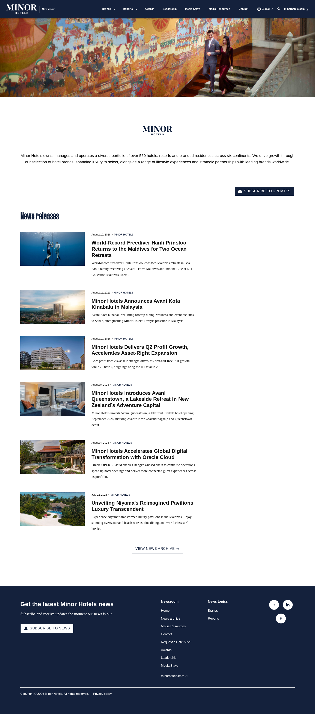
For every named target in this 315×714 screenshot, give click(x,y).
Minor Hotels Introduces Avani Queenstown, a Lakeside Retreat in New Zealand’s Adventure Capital (140, 399)
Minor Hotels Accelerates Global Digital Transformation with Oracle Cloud (140, 454)
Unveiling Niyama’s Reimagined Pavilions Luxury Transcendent (142, 506)
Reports (128, 8)
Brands (106, 8)
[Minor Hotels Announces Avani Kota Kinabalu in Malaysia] (52, 307)
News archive (170, 618)
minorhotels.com (294, 8)
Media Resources (219, 8)
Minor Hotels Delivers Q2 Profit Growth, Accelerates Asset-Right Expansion (140, 350)
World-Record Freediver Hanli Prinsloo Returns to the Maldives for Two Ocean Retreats (139, 249)
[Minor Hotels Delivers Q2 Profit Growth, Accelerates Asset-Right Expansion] (52, 353)
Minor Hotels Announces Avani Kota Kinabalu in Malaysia (136, 304)
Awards (149, 8)
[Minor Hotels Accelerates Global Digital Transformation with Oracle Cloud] (52, 457)
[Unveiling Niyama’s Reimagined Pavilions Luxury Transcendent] (52, 509)
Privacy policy (102, 693)
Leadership (170, 8)
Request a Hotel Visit (175, 642)
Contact (243, 8)
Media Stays (192, 8)
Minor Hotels (124, 234)
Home (165, 610)
